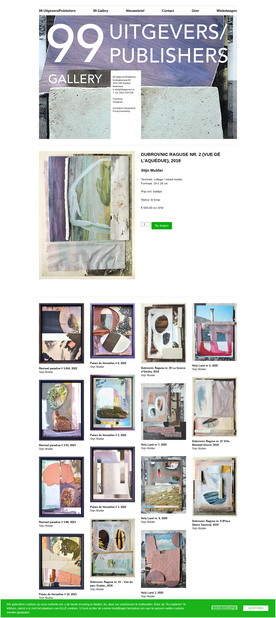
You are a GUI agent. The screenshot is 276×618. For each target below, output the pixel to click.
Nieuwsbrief (135, 11)
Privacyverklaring (121, 111)
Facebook (118, 99)
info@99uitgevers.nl (124, 89)
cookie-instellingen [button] (224, 608)
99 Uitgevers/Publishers (57, 11)
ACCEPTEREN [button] (255, 608)
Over (195, 11)
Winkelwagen (227, 11)
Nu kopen (162, 225)
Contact (168, 11)
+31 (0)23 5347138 (124, 92)
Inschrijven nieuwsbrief (124, 108)
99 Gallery (100, 11)
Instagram (118, 102)
